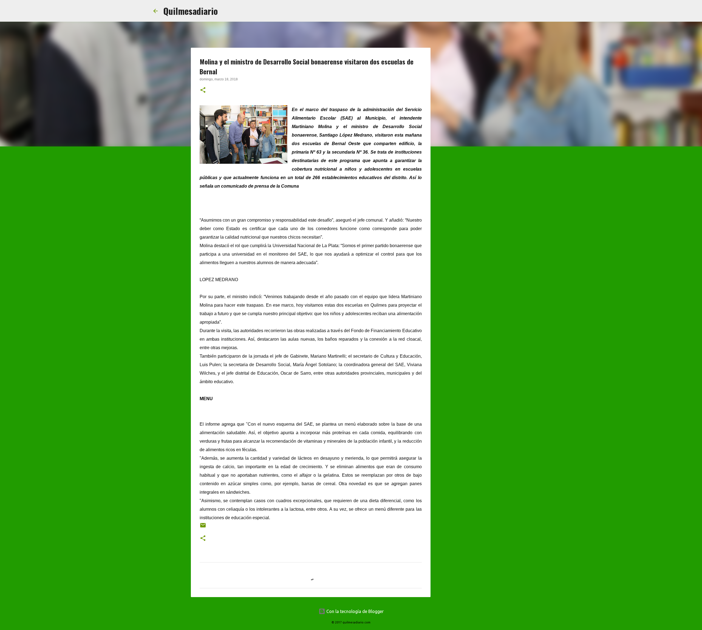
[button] (203, 90)
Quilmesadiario (190, 10)
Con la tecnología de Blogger (354, 611)
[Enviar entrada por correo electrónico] (203, 527)
